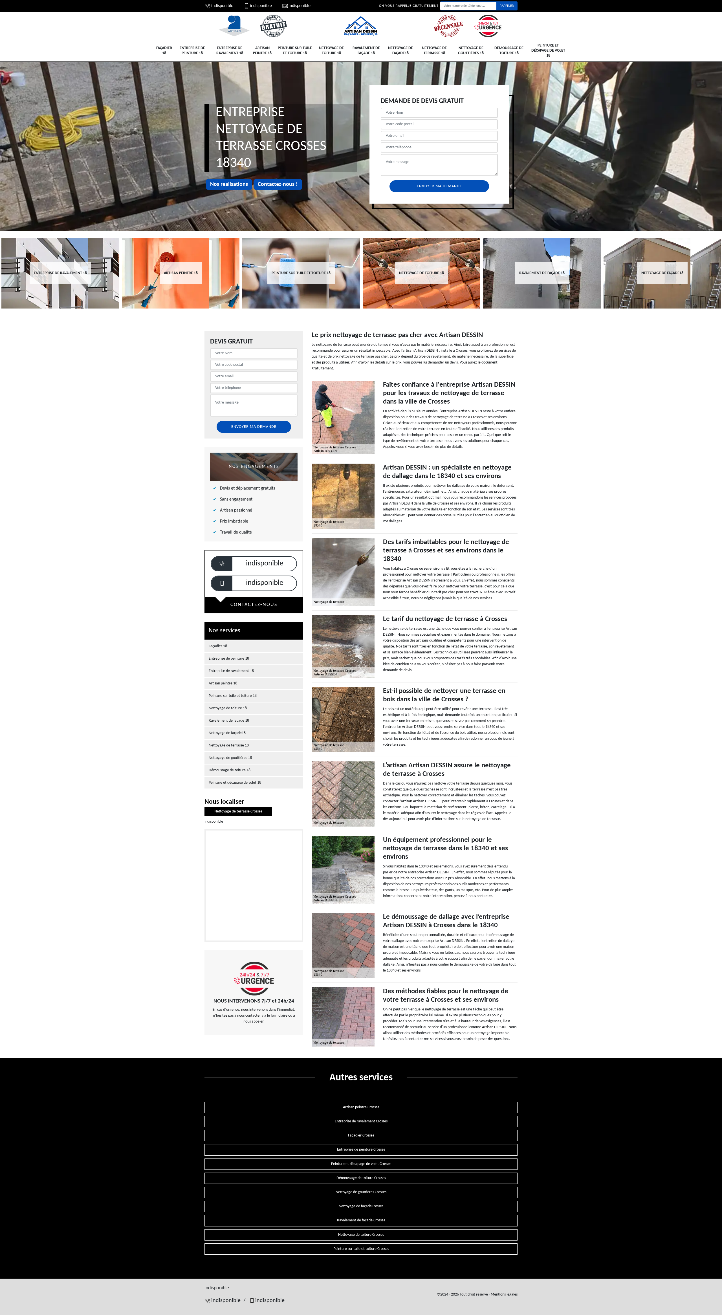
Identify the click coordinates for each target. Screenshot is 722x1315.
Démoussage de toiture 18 (508, 50)
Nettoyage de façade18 (400, 50)
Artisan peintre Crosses (361, 1107)
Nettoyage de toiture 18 (331, 50)
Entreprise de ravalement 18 (229, 50)
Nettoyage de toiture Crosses (361, 1235)
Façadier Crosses (361, 1135)
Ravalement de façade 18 (366, 50)
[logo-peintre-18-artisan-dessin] (361, 26)
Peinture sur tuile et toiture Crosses (361, 1249)
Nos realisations (229, 184)
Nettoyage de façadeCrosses (361, 1206)
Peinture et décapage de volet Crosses (361, 1164)
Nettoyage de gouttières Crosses (361, 1192)
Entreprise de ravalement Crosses (361, 1121)
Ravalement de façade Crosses (361, 1220)
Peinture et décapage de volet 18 (548, 50)
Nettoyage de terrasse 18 (434, 50)
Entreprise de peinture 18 (192, 50)
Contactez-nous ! (278, 184)
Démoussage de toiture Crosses (361, 1178)
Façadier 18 (164, 50)
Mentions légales (504, 1294)
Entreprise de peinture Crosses (361, 1149)
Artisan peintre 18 (262, 50)
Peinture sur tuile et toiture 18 (295, 50)
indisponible (222, 6)
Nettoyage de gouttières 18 (471, 50)
